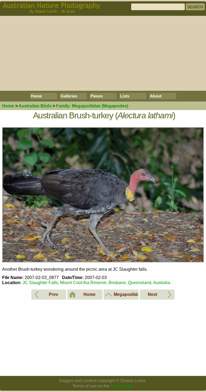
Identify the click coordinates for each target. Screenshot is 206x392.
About (155, 96)
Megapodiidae (92, 106)
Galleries (69, 96)
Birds (35, 106)
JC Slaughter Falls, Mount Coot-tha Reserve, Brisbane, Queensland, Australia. (97, 282)
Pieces (96, 96)
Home (36, 96)
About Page (121, 386)
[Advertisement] (103, 53)
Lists (124, 96)
